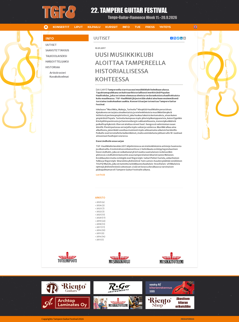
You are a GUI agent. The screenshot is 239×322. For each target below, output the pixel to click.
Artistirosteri (58, 72)
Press (150, 27)
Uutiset (51, 44)
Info (126, 27)
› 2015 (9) (99, 233)
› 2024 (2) (100, 205)
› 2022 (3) (99, 211)
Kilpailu (94, 27)
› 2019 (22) (100, 221)
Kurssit (111, 27)
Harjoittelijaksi (57, 61)
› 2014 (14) (100, 236)
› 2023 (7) (99, 208)
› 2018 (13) (100, 224)
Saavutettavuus (57, 50)
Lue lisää (100, 174)
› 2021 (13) (100, 214)
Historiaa (53, 67)
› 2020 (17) (100, 218)
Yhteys (165, 27)
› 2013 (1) (99, 239)
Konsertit (61, 27)
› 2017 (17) (100, 227)
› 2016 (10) (100, 230)
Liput (78, 27)
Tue (137, 27)
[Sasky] (170, 287)
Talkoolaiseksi (56, 56)
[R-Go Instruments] (118, 287)
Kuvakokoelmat (59, 76)
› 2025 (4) (100, 202)
